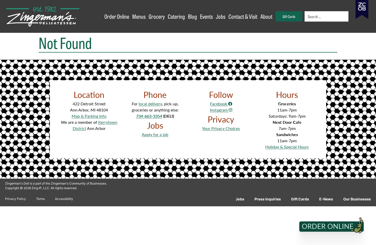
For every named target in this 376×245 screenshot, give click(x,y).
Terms (40, 199)
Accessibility (64, 199)
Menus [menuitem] (139, 16)
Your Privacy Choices (221, 128)
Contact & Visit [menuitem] (242, 16)
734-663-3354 (149, 116)
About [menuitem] (266, 16)
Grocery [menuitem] (157, 16)
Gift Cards (300, 199)
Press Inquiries (268, 199)
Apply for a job (155, 134)
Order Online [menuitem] (116, 16)
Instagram (219, 110)
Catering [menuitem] (176, 16)
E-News (326, 199)
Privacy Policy (15, 199)
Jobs (240, 199)
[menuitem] (326, 16)
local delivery (150, 104)
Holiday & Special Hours (287, 147)
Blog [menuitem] (192, 16)
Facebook (219, 104)
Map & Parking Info (89, 116)
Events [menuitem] (206, 16)
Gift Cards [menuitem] (289, 16)
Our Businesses (357, 199)
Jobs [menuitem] (220, 16)
